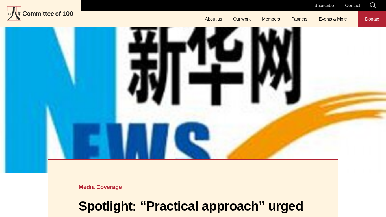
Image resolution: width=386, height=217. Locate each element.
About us (213, 19)
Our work (241, 19)
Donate (372, 19)
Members (271, 19)
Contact (352, 5)
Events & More (333, 19)
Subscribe (324, 5)
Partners (299, 19)
